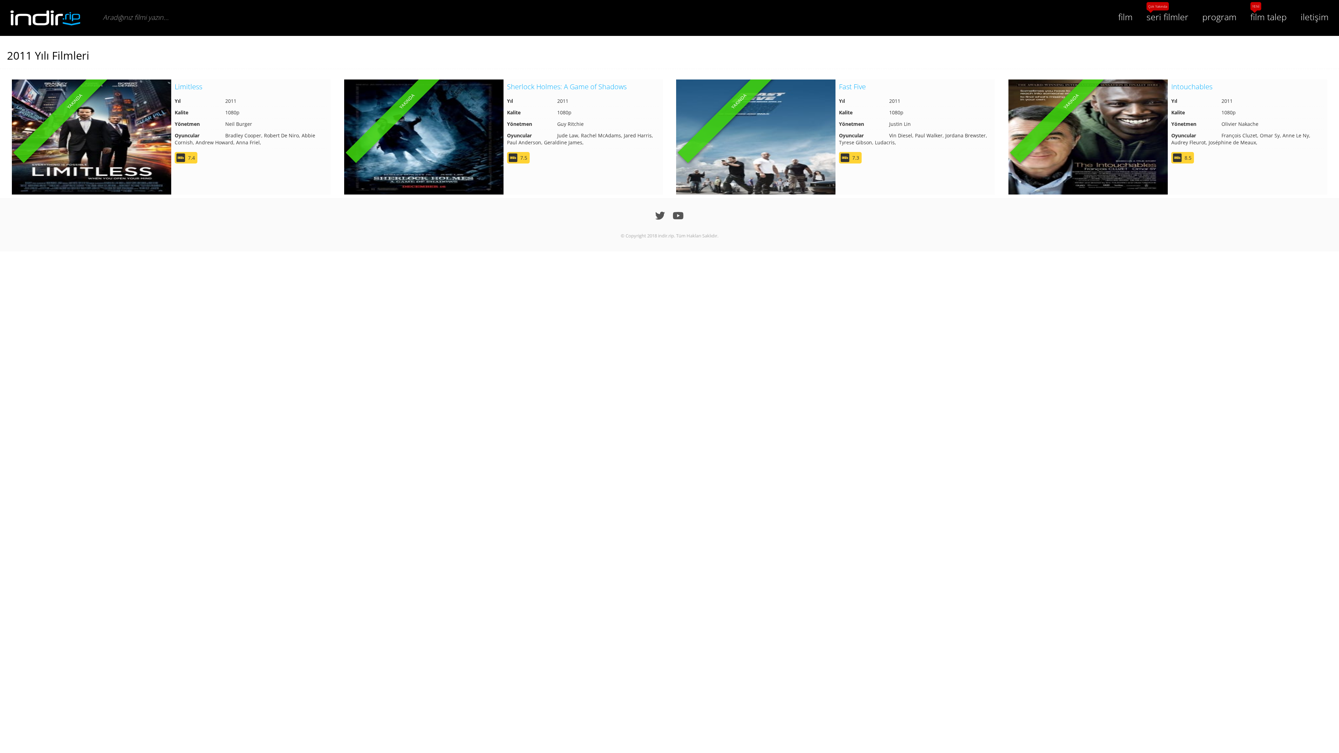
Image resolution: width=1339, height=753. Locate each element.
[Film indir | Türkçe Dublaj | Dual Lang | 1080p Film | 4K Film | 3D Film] (45, 17)
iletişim (1315, 17)
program (1219, 17)
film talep (1268, 17)
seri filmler (1167, 17)
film (1125, 17)
